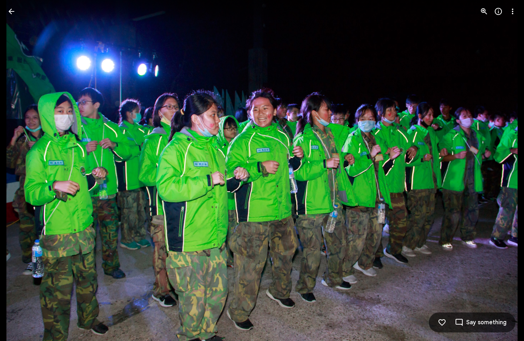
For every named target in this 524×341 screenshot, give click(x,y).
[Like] (442, 322)
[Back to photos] (11, 11)
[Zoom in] (484, 11)
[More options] (512, 11)
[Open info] (498, 11)
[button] (20, 170)
